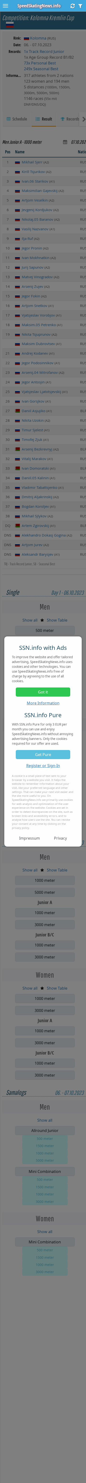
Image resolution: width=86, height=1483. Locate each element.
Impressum (29, 838)
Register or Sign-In (43, 765)
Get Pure (43, 754)
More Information (43, 703)
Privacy (60, 838)
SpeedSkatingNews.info (39, 5)
